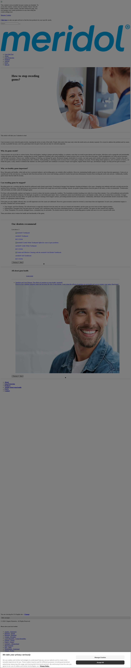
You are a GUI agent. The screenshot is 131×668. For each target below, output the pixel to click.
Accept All (100, 662)
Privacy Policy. (44, 666)
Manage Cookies (100, 657)
